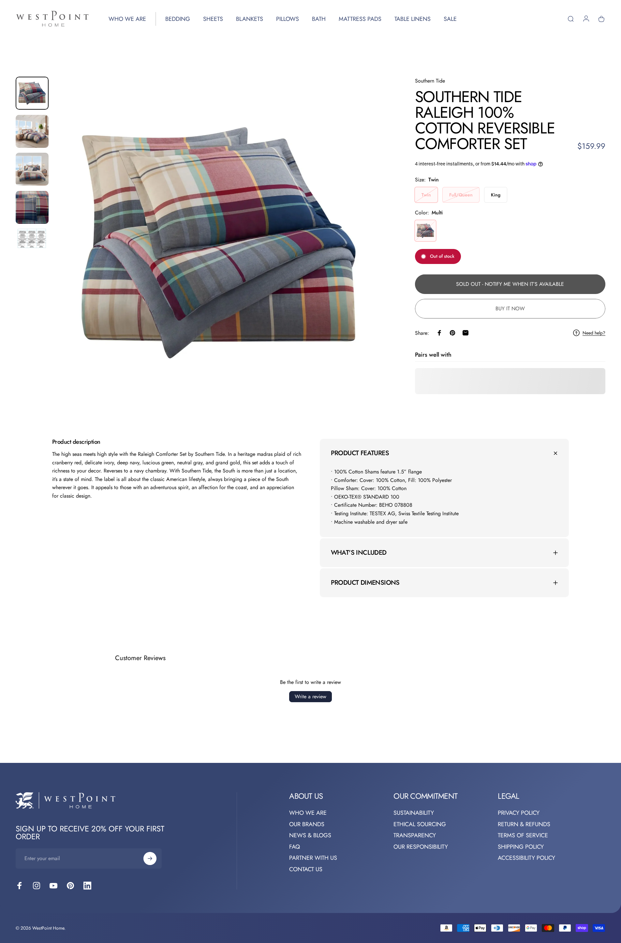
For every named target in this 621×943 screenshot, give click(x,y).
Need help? (594, 333)
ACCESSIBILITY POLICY (526, 858)
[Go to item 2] (32, 131)
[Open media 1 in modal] (220, 243)
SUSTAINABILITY (413, 813)
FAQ (294, 847)
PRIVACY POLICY (519, 813)
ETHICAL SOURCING (419, 824)
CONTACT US (305, 869)
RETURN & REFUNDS (524, 824)
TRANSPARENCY (414, 835)
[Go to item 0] (32, 93)
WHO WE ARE (308, 813)
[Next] (369, 258)
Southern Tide (430, 81)
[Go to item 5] (32, 239)
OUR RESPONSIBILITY (420, 847)
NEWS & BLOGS (310, 835)
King (495, 195)
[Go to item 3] (32, 169)
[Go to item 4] (32, 207)
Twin (426, 195)
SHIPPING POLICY (521, 847)
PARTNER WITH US (313, 858)
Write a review (310, 696)
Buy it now (510, 308)
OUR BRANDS (306, 824)
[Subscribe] (149, 858)
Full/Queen (461, 195)
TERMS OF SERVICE (523, 835)
